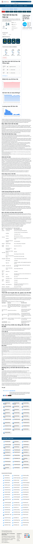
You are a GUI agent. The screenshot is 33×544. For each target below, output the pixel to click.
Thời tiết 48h (4, 57)
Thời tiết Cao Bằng (26, 475)
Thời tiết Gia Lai (16, 507)
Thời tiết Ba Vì (7, 458)
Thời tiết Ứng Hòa (17, 467)
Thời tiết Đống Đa (26, 444)
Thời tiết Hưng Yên (26, 489)
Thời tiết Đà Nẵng (16, 499)
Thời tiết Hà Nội (7, 475)
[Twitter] (29, 535)
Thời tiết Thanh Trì (17, 452)
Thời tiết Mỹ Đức (25, 467)
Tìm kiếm (29, 1)
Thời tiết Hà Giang (16, 475)
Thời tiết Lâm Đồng (17, 509)
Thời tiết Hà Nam (16, 492)
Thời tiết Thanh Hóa (17, 494)
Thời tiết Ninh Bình (7, 494)
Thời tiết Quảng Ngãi (8, 502)
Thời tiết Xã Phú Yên (26, 425)
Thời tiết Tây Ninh (7, 512)
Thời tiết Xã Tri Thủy (8, 425)
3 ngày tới (15, 11)
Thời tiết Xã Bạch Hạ (8, 429)
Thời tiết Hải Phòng (17, 489)
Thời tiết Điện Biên (7, 480)
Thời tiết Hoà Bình (16, 482)
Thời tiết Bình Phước (26, 509)
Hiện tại (3, 11)
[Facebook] (3, 395)
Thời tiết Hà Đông (17, 455)
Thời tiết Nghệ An (25, 494)
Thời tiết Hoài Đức (8, 461)
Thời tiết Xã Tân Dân (8, 419)
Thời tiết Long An (25, 514)
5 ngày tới (20, 11)
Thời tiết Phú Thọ (7, 487)
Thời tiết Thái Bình (7, 492)
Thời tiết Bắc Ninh (25, 487)
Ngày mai (11, 11)
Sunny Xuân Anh (12, 390)
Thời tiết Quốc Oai (17, 461)
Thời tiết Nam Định (26, 492)
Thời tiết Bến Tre (16, 517)
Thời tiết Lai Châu (16, 480)
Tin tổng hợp (21, 5)
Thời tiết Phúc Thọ (17, 458)
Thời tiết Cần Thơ (16, 522)
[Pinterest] (6, 395)
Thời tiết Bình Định (16, 502)
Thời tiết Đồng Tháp (17, 520)
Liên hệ (18, 539)
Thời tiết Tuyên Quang (17, 477)
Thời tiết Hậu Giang (26, 522)
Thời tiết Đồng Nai (25, 512)
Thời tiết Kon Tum (7, 507)
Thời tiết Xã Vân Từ (26, 422)
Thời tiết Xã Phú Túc (26, 409)
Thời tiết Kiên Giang (8, 522)
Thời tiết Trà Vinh (25, 517)
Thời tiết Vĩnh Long (7, 520)
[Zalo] (29, 537)
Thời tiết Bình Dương (17, 512)
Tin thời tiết (15, 5)
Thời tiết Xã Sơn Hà (17, 419)
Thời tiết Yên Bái (7, 482)
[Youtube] (27, 535)
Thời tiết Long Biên (8, 444)
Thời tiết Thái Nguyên (26, 482)
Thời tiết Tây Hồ (25, 441)
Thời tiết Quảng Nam (26, 499)
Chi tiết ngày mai (4, 75)
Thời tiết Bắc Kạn (7, 477)
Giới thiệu (18, 535)
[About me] (9, 395)
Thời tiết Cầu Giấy (17, 444)
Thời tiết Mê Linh (7, 455)
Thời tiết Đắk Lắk (25, 507)
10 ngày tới (28, 11)
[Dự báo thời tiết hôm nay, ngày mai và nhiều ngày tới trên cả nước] (6, 1)
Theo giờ (7, 11)
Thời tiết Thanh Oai (17, 464)
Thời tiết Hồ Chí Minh (17, 514)
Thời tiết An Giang (25, 520)
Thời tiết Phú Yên (25, 502)
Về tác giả (18, 536)
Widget (26, 5)
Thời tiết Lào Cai (25, 477)
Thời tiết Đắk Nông (7, 509)
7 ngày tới (24, 11)
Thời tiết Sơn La (25, 480)
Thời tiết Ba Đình (7, 441)
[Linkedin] (5, 395)
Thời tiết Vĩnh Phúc (17, 487)
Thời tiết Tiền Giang (8, 517)
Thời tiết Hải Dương (7, 489)
